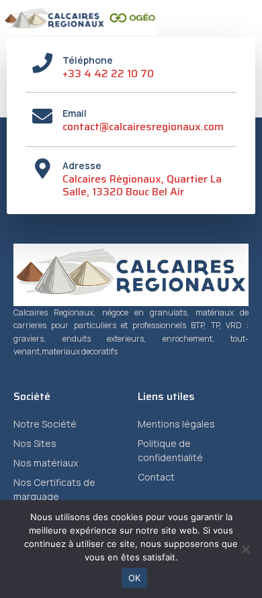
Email (74, 113)
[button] (213, 18)
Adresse (81, 165)
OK (134, 577)
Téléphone (87, 60)
